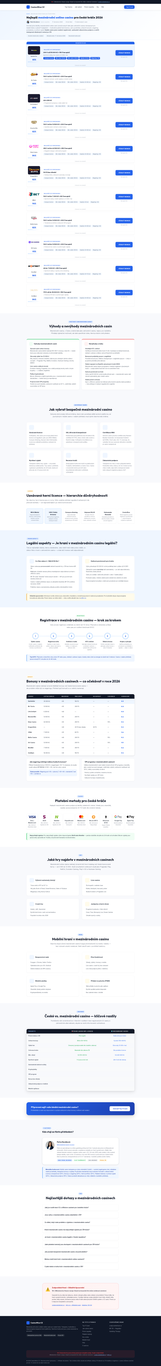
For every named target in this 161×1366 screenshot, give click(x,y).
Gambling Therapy (114, 1331)
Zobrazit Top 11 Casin (120, 1109)
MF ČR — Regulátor (115, 1328)
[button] (80, 1208)
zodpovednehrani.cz (104, 2)
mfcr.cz (83, 598)
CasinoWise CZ (37, 7)
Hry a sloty (85, 1337)
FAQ (102, 7)
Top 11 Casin (129, 7)
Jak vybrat (78, 7)
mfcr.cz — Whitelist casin (73, 1305)
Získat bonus (124, 53)
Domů (28, 13)
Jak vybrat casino (87, 1328)
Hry (98, 7)
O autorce (85, 1345)
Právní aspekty (89, 7)
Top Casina (68, 7)
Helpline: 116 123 (87, 1305)
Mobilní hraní (86, 1340)
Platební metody (87, 1334)
